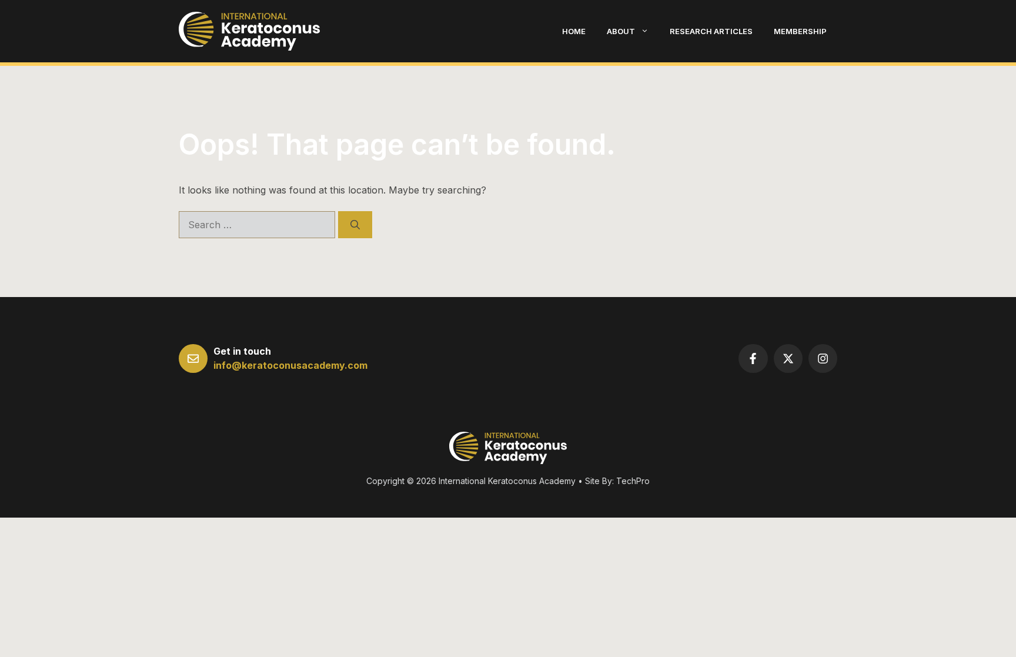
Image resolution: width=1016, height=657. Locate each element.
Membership (800, 31)
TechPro (633, 481)
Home (574, 31)
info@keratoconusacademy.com (290, 365)
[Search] (355, 224)
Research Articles (711, 31)
